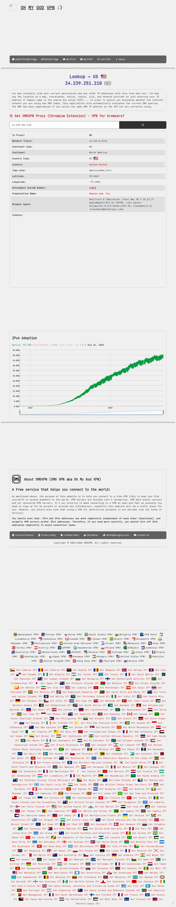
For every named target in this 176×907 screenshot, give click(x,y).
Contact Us (142, 535)
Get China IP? (40, 837)
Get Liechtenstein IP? (99, 709)
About (121, 59)
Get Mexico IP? (126, 767)
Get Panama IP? (31, 674)
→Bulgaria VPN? (128, 634)
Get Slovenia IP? (86, 753)
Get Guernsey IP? (49, 881)
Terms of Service (24, 535)
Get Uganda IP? (81, 789)
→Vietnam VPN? (120, 652)
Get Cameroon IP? (58, 811)
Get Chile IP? (58, 700)
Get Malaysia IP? (29, 872)
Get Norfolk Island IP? (83, 881)
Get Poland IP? (88, 850)
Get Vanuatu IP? (131, 868)
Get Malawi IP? (153, 872)
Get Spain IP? (140, 687)
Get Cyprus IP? (90, 771)
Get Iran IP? (55, 687)
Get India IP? (82, 784)
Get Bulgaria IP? (92, 678)
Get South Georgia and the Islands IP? (127, 819)
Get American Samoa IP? (35, 815)
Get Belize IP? (59, 696)
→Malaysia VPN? (136, 643)
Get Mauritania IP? (60, 872)
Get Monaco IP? (56, 714)
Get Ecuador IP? (99, 718)
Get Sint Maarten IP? (67, 828)
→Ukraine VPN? (96, 652)
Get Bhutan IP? (29, 687)
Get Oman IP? (145, 859)
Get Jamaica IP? (75, 749)
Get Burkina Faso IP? (143, 841)
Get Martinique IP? (61, 771)
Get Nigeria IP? (59, 674)
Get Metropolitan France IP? (102, 815)
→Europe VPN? (53, 634)
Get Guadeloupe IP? (133, 864)
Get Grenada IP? (74, 793)
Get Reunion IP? (141, 850)
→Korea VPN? (74, 634)
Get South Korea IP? (137, 762)
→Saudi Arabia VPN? (100, 634)
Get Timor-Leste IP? (140, 700)
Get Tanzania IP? (34, 828)
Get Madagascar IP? (34, 894)
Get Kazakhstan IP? (29, 877)
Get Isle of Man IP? (119, 846)
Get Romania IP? (109, 670)
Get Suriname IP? (102, 864)
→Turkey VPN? (23, 647)
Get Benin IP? (91, 780)
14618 (92, 187)
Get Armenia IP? (128, 855)
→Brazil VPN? (121, 638)
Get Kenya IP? (51, 859)
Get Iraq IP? (135, 806)
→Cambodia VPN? (154, 647)
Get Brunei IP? (44, 736)
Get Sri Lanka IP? (104, 793)
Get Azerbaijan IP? (84, 797)
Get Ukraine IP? (139, 815)
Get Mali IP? (157, 868)
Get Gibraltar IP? (118, 881)
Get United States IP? (72, 806)
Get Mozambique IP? (116, 775)
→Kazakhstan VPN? (88, 647)
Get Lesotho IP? (115, 837)
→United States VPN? (132, 656)
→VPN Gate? (150, 634)
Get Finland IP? (106, 894)
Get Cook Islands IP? (121, 780)
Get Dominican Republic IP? (79, 692)
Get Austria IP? (139, 789)
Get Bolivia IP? (44, 692)
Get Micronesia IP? (86, 846)
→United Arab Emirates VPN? (81, 643)
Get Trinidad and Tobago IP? (102, 731)
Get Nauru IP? (32, 753)
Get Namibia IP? (69, 767)
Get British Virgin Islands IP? (89, 802)
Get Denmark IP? (130, 824)
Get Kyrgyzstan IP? (33, 868)
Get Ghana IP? (130, 749)
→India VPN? (142, 652)
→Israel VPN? (112, 643)
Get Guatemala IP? (63, 740)
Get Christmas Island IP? (93, 696)
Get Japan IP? (48, 683)
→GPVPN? (66, 647)
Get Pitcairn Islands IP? (82, 683)
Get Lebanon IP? (129, 745)
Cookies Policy (71, 535)
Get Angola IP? (82, 670)
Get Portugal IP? (33, 890)
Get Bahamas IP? (124, 705)
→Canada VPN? (76, 638)
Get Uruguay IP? (48, 819)
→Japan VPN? (58, 656)
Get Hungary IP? (73, 864)
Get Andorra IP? (54, 670)
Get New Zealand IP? (47, 727)
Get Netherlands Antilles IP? (130, 678)
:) (41, 7)
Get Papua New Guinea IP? (41, 899)
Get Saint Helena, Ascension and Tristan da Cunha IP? (83, 886)
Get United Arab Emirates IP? (108, 828)
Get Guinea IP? (141, 833)
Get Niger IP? (154, 855)
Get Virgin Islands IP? (149, 683)
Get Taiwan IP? (30, 811)
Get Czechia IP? (99, 855)
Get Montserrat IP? (77, 758)
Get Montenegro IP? (111, 687)
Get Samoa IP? (67, 815)
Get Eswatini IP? (114, 714)
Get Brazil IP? (142, 837)
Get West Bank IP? (110, 899)
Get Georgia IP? (78, 841)
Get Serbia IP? (105, 727)
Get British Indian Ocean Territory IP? (125, 784)
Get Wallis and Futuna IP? (94, 811)
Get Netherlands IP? (78, 899)
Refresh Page (50, 59)
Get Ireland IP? (62, 722)
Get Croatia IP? (147, 771)
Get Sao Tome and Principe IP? (143, 793)
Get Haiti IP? (40, 709)
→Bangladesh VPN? (28, 634)
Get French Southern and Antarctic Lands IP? (94, 833)
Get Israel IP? (86, 674)
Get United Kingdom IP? (68, 868)
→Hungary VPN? (105, 656)
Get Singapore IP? (129, 802)
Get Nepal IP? (61, 850)
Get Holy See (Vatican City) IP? (101, 722)
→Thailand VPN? (112, 661)
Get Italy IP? (126, 696)
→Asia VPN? (158, 643)
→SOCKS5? (75, 652)
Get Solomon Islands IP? (132, 740)
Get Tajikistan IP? (74, 736)
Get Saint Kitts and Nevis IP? (125, 692)
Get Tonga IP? (26, 797)
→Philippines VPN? (45, 643)
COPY (107, 83)
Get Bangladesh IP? (133, 709)
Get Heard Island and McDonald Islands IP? (111, 890)
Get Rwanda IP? (148, 877)
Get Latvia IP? (67, 709)
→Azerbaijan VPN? (35, 656)
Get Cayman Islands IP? (58, 678)
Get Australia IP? (69, 855)
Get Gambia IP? (156, 811)
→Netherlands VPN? (53, 652)
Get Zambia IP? (129, 811)
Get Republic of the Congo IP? (76, 837)
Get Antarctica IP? (92, 872)
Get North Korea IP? (109, 841)
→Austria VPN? (46, 647)
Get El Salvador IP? (96, 740)
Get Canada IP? (142, 714)
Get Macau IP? (35, 740)
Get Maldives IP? (119, 877)
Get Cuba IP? (83, 700)
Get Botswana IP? (49, 841)
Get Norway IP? (137, 670)
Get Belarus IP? (116, 683)
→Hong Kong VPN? (86, 661)
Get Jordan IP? (78, 727)
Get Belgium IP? (60, 877)
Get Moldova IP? (103, 749)
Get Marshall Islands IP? (113, 859)
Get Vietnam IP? (47, 758)
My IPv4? (70, 59)
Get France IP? (133, 894)
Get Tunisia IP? (114, 797)
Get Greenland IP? (124, 872)
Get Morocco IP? (118, 771)
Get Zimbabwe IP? (116, 753)
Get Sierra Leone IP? (79, 819)
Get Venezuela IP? (29, 771)
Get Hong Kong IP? (54, 846)
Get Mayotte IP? (86, 775)
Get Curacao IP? (140, 899)
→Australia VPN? (25, 652)
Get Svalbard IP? (100, 824)
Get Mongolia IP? (34, 850)
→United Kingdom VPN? (56, 661)
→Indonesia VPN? (52, 638)
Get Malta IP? (41, 855)
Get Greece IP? (126, 718)
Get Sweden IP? (58, 753)
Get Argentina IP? (64, 890)
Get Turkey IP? (142, 797)
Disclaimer (92, 535)
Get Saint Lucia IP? (53, 784)
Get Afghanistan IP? (57, 705)
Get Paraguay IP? (97, 767)
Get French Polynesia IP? (66, 745)
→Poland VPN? (112, 647)
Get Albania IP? (148, 881)
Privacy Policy (48, 535)
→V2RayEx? (133, 647)
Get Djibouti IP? (146, 753)
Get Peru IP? (143, 828)
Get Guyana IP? (140, 722)
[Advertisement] (88, 34)
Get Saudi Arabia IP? (150, 775)
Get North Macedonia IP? (138, 727)
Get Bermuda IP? (109, 700)
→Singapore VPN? (145, 638)
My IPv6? (88, 59)
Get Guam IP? (50, 824)
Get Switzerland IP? (51, 789)
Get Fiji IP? (135, 886)
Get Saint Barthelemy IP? (71, 894)
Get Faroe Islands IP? (35, 806)
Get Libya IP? (114, 850)
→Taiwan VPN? (99, 638)
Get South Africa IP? (92, 705)
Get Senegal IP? (154, 767)
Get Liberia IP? (81, 687)
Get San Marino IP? (106, 806)
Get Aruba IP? (48, 833)
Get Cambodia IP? (45, 793)
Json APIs (105, 59)
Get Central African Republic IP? (116, 736)
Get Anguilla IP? (84, 714)
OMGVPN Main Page (26, 59)
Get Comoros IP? (26, 670)
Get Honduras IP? (109, 789)
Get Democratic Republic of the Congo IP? (124, 758)
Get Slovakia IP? (102, 868)
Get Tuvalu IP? (113, 674)
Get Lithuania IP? (89, 877)
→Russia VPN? (135, 661)
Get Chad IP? (74, 824)
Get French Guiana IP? (51, 762)
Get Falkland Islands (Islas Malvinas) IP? (46, 780)
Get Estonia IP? (53, 797)
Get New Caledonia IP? (143, 731)
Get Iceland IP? (101, 745)
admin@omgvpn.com (117, 535)
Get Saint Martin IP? (144, 674)
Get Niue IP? (68, 731)
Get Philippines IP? (68, 718)
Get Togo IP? (31, 714)
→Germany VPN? (81, 656)
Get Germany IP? (31, 700)
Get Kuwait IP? (25, 859)
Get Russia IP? (34, 722)
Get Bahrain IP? (78, 859)
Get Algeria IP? (41, 731)
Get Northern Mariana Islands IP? (95, 762)
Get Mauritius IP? (43, 864)
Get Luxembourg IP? (55, 775)
